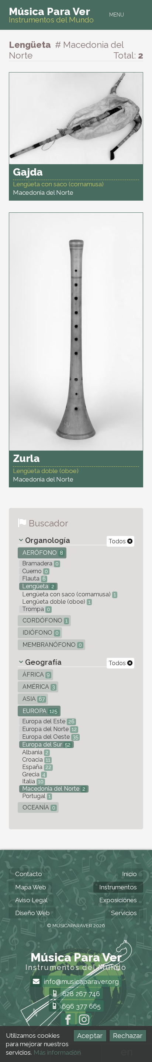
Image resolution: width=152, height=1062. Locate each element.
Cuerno (34, 571)
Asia (33, 698)
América (38, 686)
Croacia (35, 759)
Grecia (33, 774)
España (36, 766)
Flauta (33, 578)
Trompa (35, 609)
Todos (117, 541)
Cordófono (44, 620)
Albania (34, 752)
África (35, 674)
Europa (39, 711)
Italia (32, 781)
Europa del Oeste (49, 736)
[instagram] (84, 1020)
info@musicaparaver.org (80, 981)
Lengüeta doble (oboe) (55, 601)
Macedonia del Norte (53, 788)
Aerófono (42, 552)
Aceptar (90, 1036)
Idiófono (40, 632)
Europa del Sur (45, 744)
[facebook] (68, 1020)
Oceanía (38, 807)
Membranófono (51, 644)
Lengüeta (37, 586)
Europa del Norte (49, 729)
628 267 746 (80, 994)
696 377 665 (80, 1006)
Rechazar (127, 1036)
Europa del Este (48, 721)
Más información (57, 1052)
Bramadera (40, 563)
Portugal (36, 796)
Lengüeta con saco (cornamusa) (68, 594)
